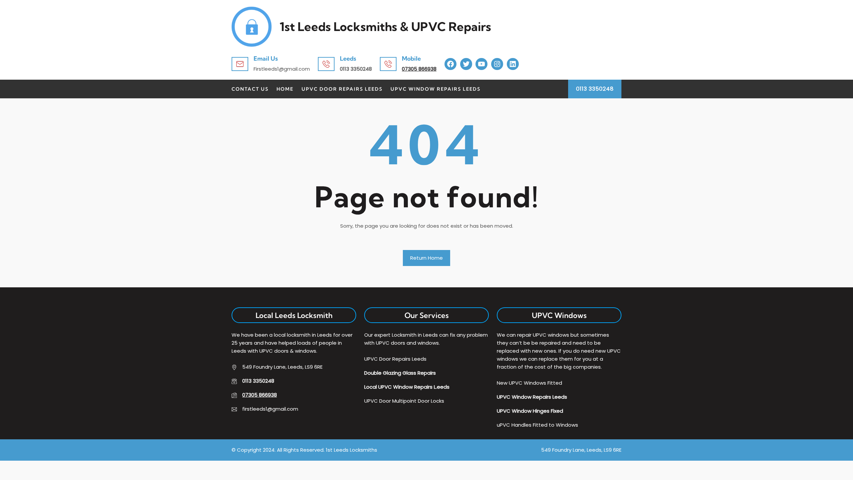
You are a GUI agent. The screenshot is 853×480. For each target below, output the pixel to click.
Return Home (426, 257)
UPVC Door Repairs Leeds (342, 89)
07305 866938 (419, 68)
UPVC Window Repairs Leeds (435, 89)
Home (285, 89)
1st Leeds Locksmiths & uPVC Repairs (385, 26)
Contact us (250, 89)
